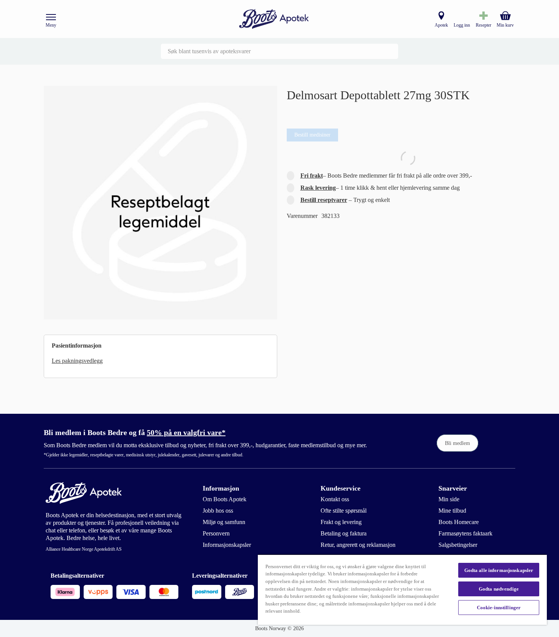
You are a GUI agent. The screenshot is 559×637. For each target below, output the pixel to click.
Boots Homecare (458, 522)
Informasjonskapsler (227, 545)
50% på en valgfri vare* (186, 432)
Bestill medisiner (312, 135)
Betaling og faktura (344, 533)
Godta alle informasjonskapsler (499, 570)
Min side (448, 499)
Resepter (483, 25)
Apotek (441, 25)
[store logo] (274, 19)
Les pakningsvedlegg (77, 360)
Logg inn (462, 25)
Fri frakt (311, 175)
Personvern (216, 533)
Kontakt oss (335, 499)
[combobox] (279, 51)
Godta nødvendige (499, 589)
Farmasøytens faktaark (465, 533)
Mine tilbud (452, 510)
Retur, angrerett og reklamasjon (358, 545)
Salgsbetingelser (457, 545)
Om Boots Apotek (224, 499)
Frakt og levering (341, 522)
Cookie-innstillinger (499, 607)
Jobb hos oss (218, 510)
